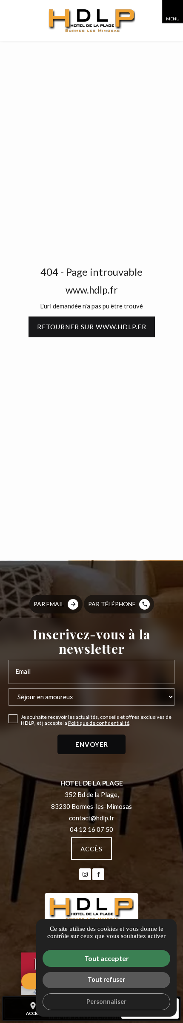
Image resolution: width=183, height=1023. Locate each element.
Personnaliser (106, 1001)
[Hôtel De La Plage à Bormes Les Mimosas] (91, 20)
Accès (91, 849)
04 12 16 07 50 (91, 829)
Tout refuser (106, 979)
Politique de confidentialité (98, 723)
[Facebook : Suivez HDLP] (98, 874)
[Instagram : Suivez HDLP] (85, 874)
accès (33, 1008)
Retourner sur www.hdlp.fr (91, 327)
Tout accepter (106, 958)
